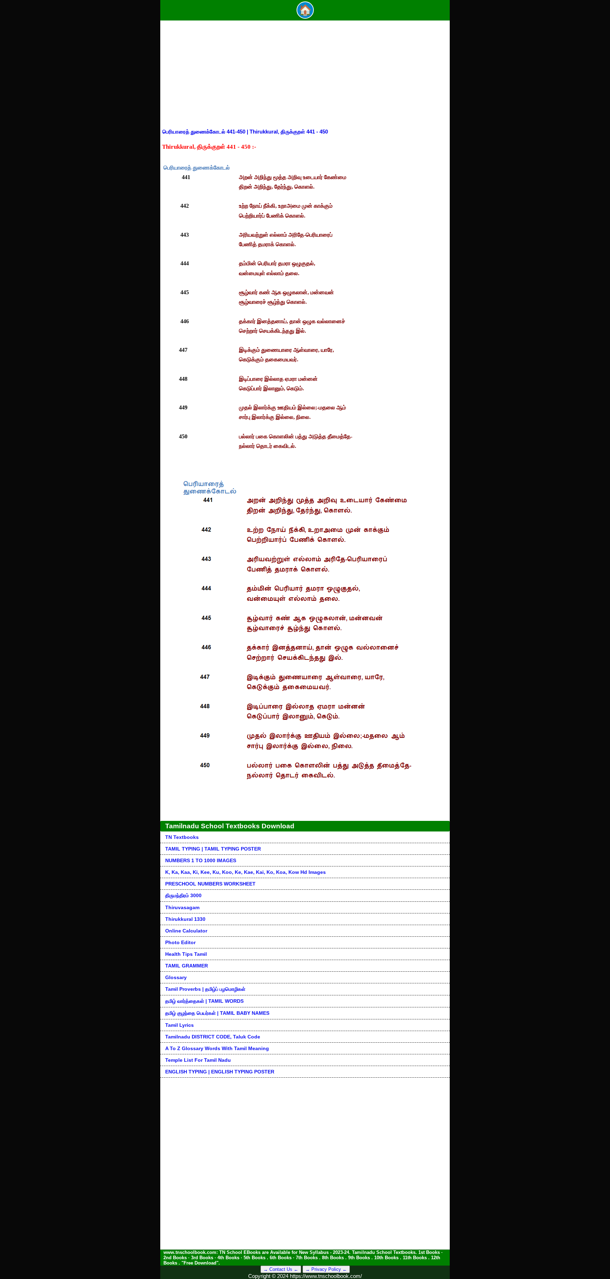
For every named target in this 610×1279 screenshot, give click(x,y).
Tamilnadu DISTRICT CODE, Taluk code (212, 1037)
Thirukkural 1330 (185, 919)
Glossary (176, 977)
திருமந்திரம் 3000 (183, 895)
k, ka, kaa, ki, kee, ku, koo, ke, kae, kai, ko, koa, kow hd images (245, 872)
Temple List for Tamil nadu (198, 1060)
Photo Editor (180, 942)
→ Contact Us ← (280, 1269)
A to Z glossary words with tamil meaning (217, 1048)
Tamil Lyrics (179, 1025)
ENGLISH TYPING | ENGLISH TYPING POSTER (219, 1071)
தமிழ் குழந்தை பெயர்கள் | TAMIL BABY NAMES (217, 1013)
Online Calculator (186, 931)
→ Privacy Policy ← (326, 1269)
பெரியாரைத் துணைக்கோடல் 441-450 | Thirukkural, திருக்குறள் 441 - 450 (245, 132)
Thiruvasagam (182, 907)
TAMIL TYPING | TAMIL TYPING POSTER (213, 849)
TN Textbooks (182, 837)
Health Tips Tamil (186, 954)
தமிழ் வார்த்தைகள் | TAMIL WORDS (204, 1001)
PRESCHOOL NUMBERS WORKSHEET (210, 884)
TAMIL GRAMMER (186, 966)
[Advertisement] (305, 75)
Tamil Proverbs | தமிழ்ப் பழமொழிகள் (205, 989)
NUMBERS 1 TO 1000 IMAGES (200, 860)
